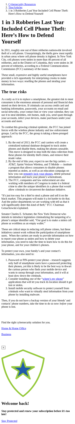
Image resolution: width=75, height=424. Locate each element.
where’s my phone (53, 278)
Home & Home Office (13, 328)
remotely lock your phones (38, 173)
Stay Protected (9, 420)
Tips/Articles (15, 7)
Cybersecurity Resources (22, 4)
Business (6, 334)
